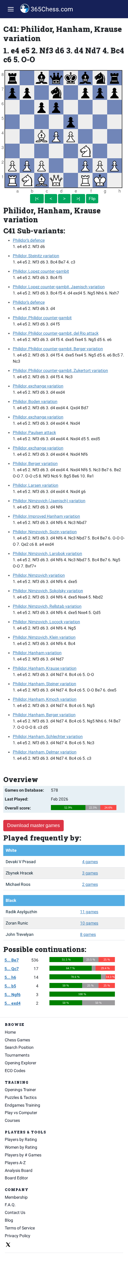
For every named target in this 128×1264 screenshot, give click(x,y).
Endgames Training (22, 1105)
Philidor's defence (29, 240)
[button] (11, 9)
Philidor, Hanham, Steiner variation (44, 683)
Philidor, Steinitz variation (36, 255)
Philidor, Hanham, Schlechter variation (48, 736)
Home (10, 1032)
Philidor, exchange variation (38, 386)
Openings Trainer (20, 1089)
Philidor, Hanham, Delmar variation (45, 752)
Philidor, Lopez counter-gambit (41, 271)
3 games (90, 873)
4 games (90, 861)
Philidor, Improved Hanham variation (46, 516)
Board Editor (16, 1177)
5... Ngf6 (12, 994)
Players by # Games (23, 1155)
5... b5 (10, 986)
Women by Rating (21, 1147)
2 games (90, 884)
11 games (89, 911)
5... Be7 (11, 960)
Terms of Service (20, 1228)
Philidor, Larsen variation (35, 485)
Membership (16, 1197)
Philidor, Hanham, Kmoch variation (45, 699)
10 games (89, 923)
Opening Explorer (20, 1062)
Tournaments (17, 1055)
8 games (88, 934)
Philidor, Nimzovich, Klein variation (44, 637)
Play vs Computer (21, 1112)
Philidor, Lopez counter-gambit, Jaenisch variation (59, 286)
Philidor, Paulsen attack (34, 432)
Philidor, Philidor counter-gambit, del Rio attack (56, 333)
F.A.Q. (10, 1204)
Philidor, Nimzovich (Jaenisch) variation (49, 500)
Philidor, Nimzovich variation (39, 575)
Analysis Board (18, 1170)
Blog (9, 1220)
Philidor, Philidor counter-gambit (42, 317)
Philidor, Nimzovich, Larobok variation (47, 553)
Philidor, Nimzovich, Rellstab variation (47, 606)
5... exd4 (12, 1003)
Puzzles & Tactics (21, 1097)
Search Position (19, 1047)
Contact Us (15, 1212)
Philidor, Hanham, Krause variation (45, 668)
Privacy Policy (17, 1235)
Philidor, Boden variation (35, 401)
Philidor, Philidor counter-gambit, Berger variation (58, 348)
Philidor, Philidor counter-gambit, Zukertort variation (60, 370)
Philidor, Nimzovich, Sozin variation (45, 531)
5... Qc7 (11, 968)
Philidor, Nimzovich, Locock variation (46, 621)
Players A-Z (15, 1162)
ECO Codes (15, 1070)
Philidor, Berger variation (35, 463)
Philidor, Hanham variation (37, 652)
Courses (12, 1120)
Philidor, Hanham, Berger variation (44, 714)
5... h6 (10, 977)
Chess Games (17, 1039)
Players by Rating (21, 1139)
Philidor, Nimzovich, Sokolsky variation (48, 590)
